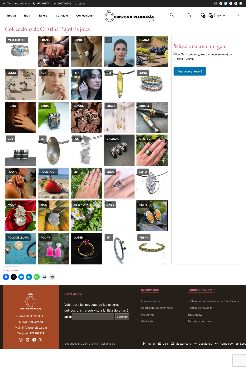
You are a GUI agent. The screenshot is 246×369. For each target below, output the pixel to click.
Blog (27, 15)
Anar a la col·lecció (189, 71)
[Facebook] (220, 3)
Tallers (43, 15)
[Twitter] (225, 3)
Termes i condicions (200, 321)
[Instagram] (215, 3)
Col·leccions (84, 15)
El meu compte (150, 301)
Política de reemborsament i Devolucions (213, 301)
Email (68, 316)
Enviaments (195, 314)
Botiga (11, 15)
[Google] (235, 3)
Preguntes (147, 314)
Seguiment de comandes (157, 307)
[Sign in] (189, 15)
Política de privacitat (201, 307)
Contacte (62, 15)
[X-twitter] (41, 340)
